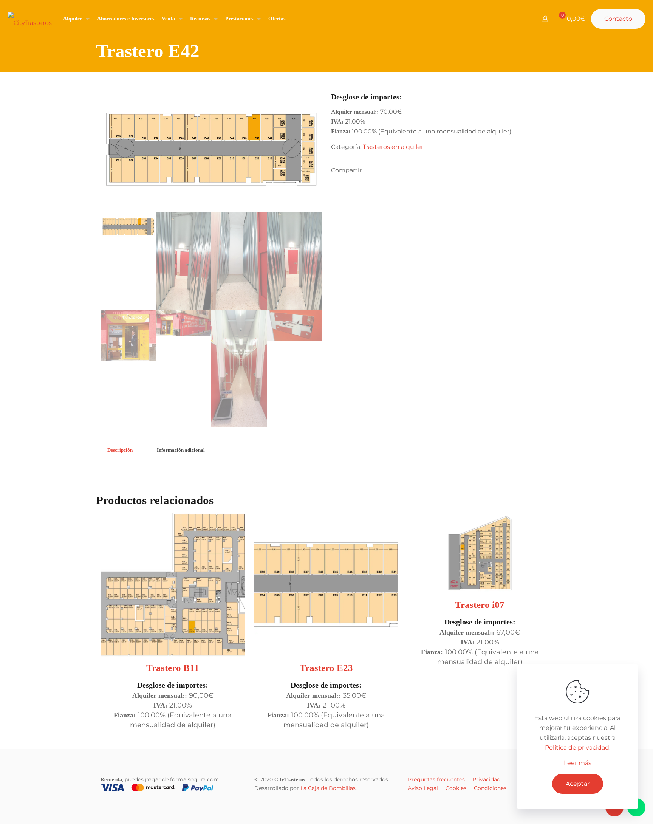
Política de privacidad (577, 747)
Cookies (456, 788)
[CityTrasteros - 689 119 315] (30, 19)
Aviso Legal (423, 788)
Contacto (618, 18)
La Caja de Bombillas (328, 788)
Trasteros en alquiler (393, 146)
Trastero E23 (326, 668)
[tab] (120, 450)
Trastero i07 (479, 604)
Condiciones (490, 788)
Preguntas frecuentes (436, 779)
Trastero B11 (172, 668)
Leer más (577, 763)
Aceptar (578, 783)
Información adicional (181, 450)
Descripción (120, 450)
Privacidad (486, 779)
